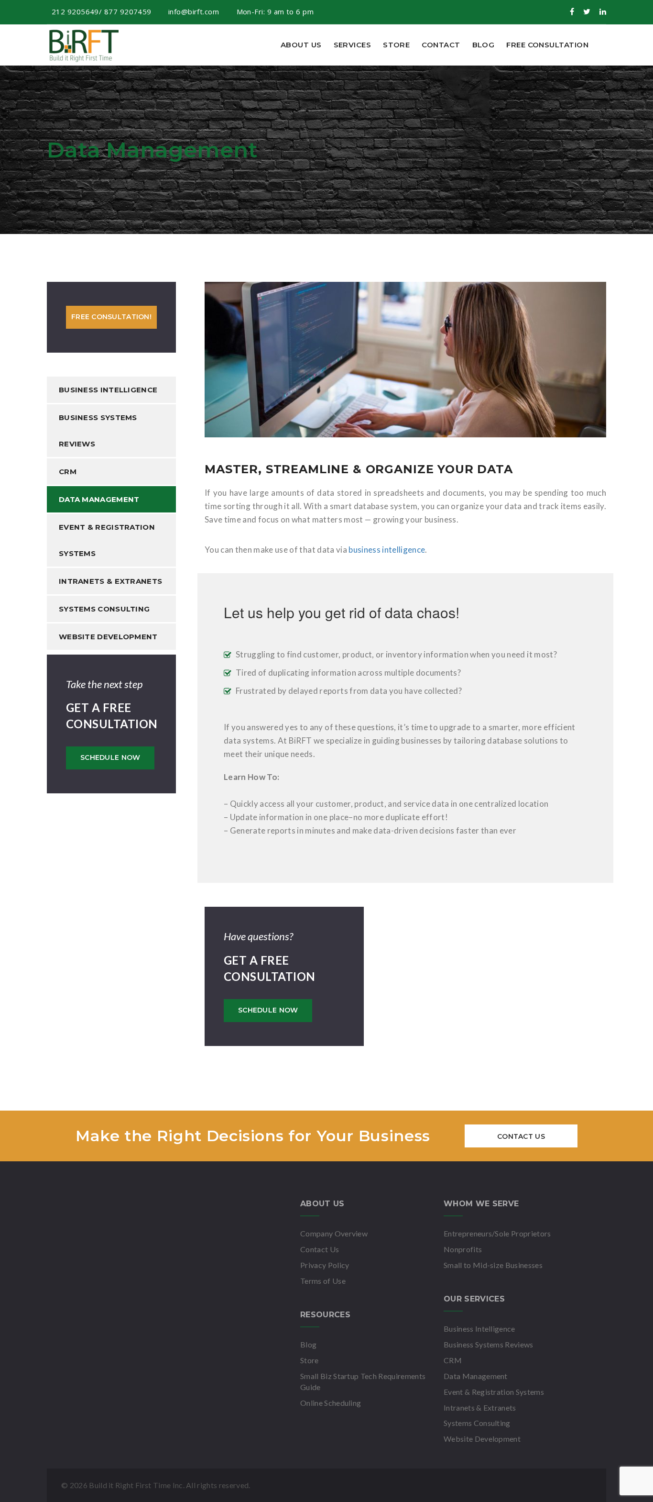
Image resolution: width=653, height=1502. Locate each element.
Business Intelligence (108, 389)
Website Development (108, 636)
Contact (441, 44)
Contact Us (521, 1136)
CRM (67, 471)
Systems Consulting (104, 608)
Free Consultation (547, 44)
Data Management (99, 499)
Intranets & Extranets (110, 581)
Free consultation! (111, 316)
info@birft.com (194, 11)
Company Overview (334, 1233)
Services (352, 44)
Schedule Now (110, 757)
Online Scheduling (330, 1402)
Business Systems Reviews (98, 430)
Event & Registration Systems (107, 540)
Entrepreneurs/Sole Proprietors (497, 1233)
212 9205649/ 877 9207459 (102, 11)
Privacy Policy (324, 1264)
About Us (301, 44)
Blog (483, 44)
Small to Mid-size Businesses (493, 1264)
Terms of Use (323, 1280)
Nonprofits (463, 1249)
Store (396, 44)
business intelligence (386, 550)
